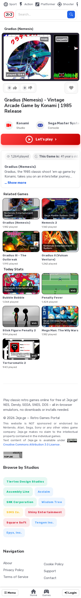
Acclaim (44, 491)
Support (50, 571)
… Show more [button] (15, 183)
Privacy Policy (13, 570)
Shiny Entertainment (45, 512)
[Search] (71, 14)
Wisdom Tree (52, 502)
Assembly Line (18, 491)
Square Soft (16, 522)
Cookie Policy (54, 564)
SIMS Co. (13, 512)
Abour (7, 563)
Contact (50, 578)
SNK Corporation (19, 502)
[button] (72, 56)
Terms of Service (15, 577)
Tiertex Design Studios (25, 481)
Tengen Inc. (44, 522)
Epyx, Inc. (14, 532)
